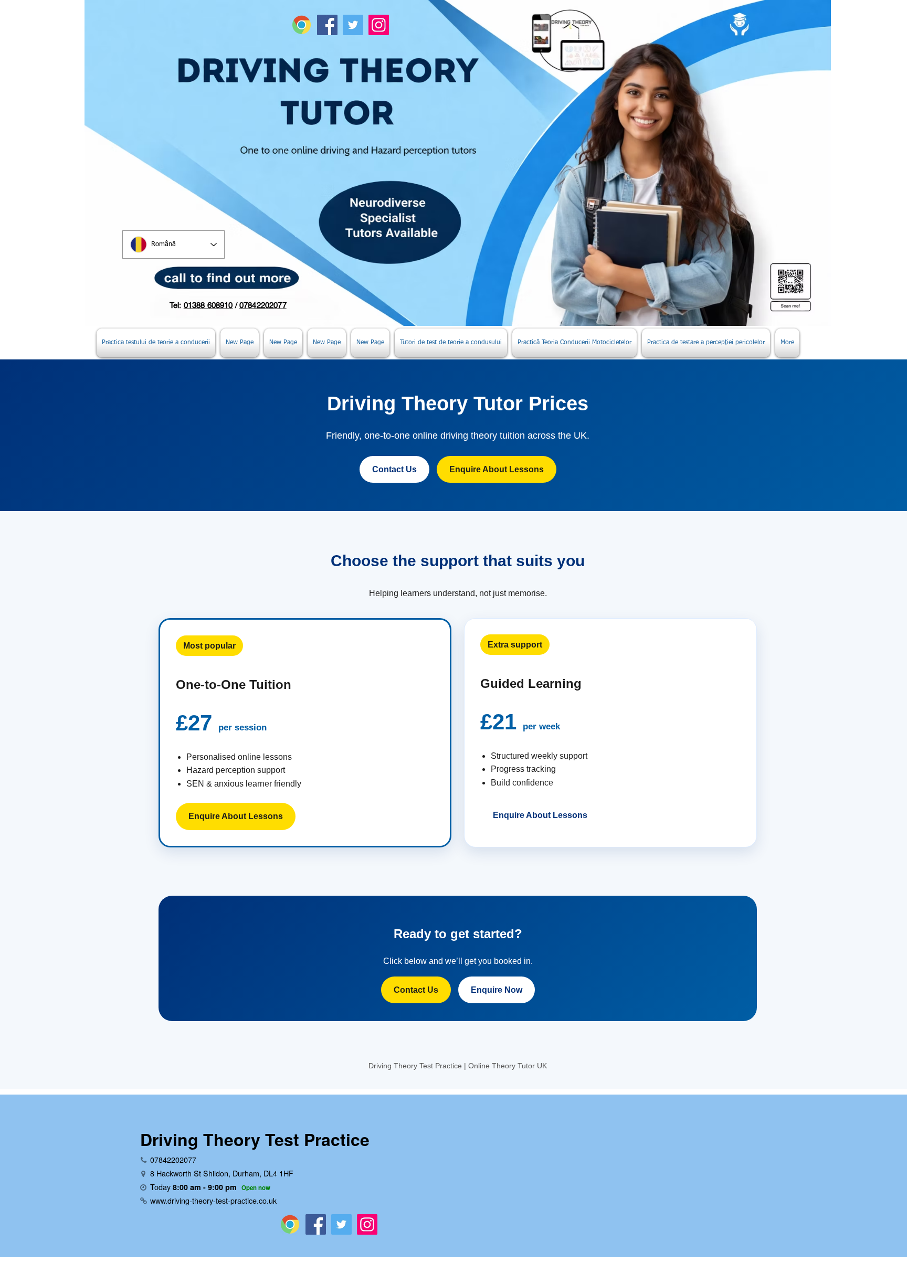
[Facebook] (327, 25)
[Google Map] (301, 25)
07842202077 (263, 305)
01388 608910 (208, 305)
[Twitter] (353, 25)
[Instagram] (378, 25)
